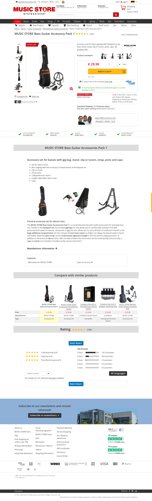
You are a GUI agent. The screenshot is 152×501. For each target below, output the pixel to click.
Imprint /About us (84, 497)
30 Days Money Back (23, 446)
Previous (19, 44)
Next (19, 92)
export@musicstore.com (27, 2)
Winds (101, 21)
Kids (109, 21)
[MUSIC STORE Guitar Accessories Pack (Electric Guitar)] (112, 56)
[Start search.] (116, 14)
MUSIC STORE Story (44, 434)
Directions (61, 452)
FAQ (16, 435)
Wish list (35, 96)
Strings (50, 21)
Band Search (104, 25)
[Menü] (123, 428)
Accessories (131, 21)
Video (133, 25)
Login (125, 2)
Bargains (21, 25)
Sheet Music (119, 21)
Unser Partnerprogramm (43, 429)
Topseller (55, 25)
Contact (18, 491)
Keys (42, 21)
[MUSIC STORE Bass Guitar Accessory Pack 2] (104, 56)
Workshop (40, 442)
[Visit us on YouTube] (136, 491)
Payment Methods (64, 428)
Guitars (17, 21)
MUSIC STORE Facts (23, 431)
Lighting (92, 21)
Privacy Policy (97, 497)
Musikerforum (65, 497)
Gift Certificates (63, 448)
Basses (26, 21)
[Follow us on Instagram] (132, 491)
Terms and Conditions (129, 497)
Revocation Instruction (111, 497)
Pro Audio (66, 21)
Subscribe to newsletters (43, 415)
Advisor (124, 25)
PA (58, 21)
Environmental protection (63, 443)
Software (77, 21)
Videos (38, 449)
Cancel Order (62, 456)
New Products (38, 25)
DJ (85, 21)
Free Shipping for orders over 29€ (22, 440)
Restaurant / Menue (44, 446)
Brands (89, 25)
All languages (118, 373)
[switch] (121, 429)
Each (124, 64)
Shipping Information (44, 453)
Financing (19, 449)
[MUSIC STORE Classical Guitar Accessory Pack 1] (129, 56)
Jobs (115, 25)
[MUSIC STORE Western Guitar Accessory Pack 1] (121, 56)
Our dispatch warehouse (62, 436)
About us (18, 428)
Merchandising (73, 25)
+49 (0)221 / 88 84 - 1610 (105, 121)
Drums (34, 21)
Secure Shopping (64, 431)
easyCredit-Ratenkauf (23, 453)
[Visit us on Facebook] (129, 491)
